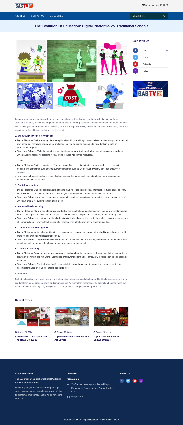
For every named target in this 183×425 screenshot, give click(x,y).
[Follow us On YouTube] (134, 381)
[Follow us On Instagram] (141, 381)
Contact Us (37, 16)
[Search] (164, 16)
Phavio (115, 420)
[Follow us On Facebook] (122, 381)
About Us (20, 16)
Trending (23, 102)
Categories (56, 16)
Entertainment (104, 311)
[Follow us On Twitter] (128, 381)
